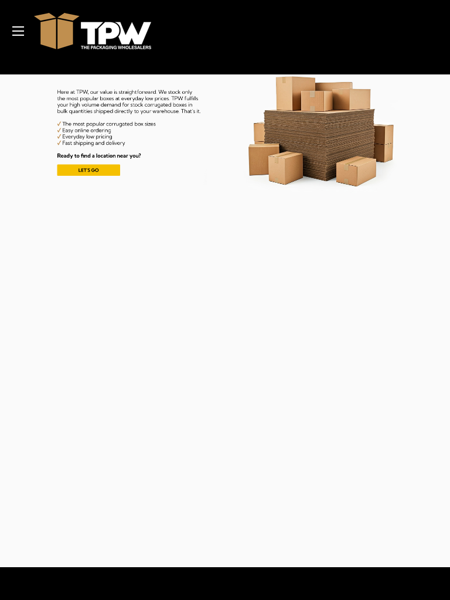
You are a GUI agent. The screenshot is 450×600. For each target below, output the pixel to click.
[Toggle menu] (18, 31)
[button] (122, 134)
